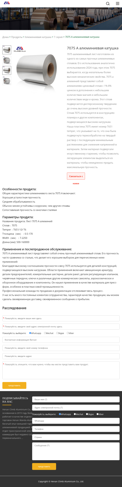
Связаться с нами (76, 177)
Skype (61, 333)
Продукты (16, 37)
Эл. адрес (3, 326)
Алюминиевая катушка (38, 37)
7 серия (58, 37)
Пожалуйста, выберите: (14, 333)
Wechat (49, 333)
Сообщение (3, 364)
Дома (5, 37)
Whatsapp (36, 333)
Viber (71, 333)
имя (3, 318)
